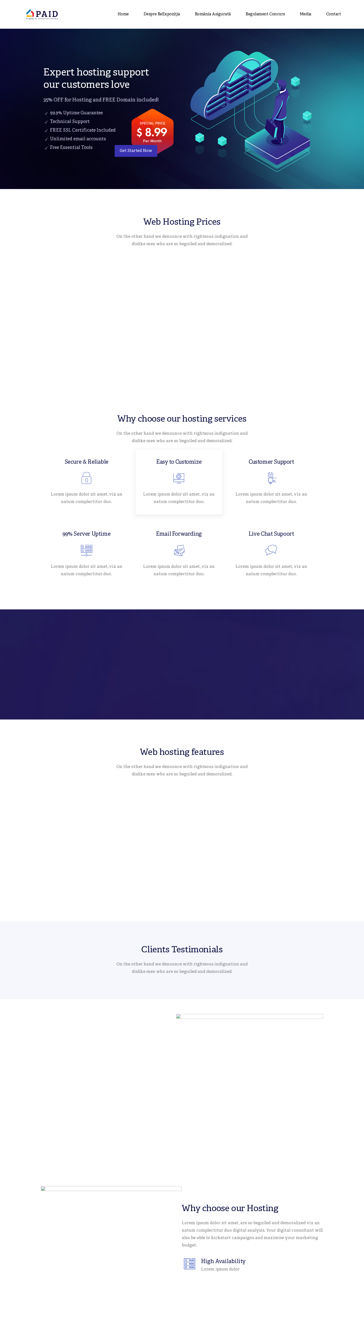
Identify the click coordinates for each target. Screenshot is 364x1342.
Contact (333, 14)
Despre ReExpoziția (162, 14)
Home (123, 14)
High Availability (223, 1261)
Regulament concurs (265, 14)
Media (305, 14)
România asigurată (213, 14)
